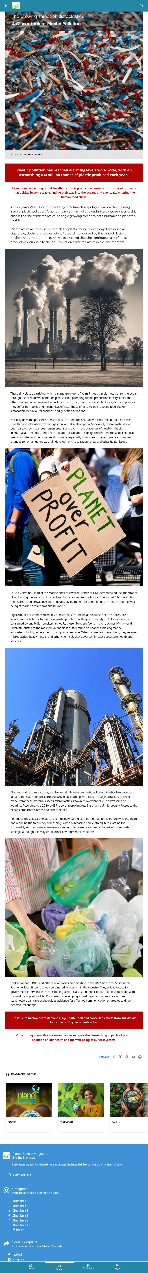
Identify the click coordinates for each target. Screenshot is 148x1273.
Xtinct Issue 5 (20, 1220)
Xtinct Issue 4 (20, 1215)
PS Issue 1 (18, 1230)
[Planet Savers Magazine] (73, 6)
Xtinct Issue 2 (20, 1201)
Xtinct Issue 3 (20, 1210)
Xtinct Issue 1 (20, 1206)
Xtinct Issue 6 (20, 1225)
